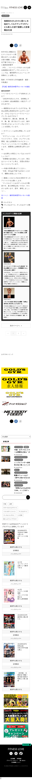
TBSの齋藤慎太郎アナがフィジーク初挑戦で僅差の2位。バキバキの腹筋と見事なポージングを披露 (15, 232)
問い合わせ (22, 760)
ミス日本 (20, 515)
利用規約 (19, 758)
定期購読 (16, 550)
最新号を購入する (16, 547)
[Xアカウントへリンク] (11, 754)
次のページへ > (16, 326)
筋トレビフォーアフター (10, 519)
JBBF (10, 504)
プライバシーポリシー (12, 760)
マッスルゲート (10, 205)
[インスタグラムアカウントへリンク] (16, 754)
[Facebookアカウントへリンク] (21, 754)
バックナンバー (16, 554)
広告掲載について (16, 762)
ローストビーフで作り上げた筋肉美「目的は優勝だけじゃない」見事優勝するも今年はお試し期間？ (15, 268)
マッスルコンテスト (8, 515)
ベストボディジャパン (9, 511)
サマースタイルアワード (10, 507)
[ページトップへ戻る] (26, 745)
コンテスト (8, 202)
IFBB (4, 504)
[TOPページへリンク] (12, 7)
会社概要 (13, 758)
